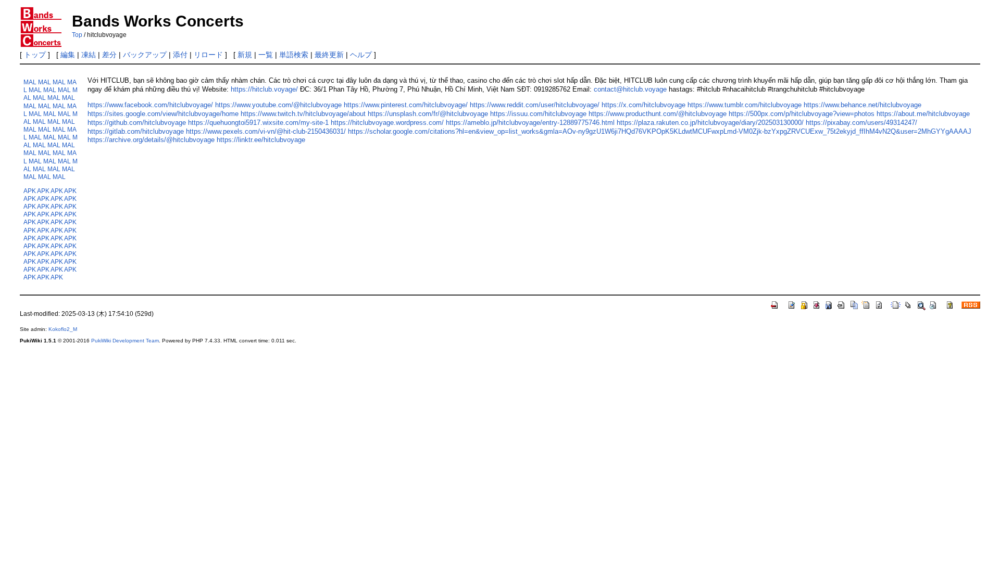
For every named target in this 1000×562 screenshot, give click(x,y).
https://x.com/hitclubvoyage (643, 105)
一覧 (265, 54)
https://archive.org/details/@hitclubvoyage (151, 140)
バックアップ (145, 54)
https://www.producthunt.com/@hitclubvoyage (658, 114)
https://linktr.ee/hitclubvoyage (261, 140)
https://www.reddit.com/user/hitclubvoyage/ (534, 105)
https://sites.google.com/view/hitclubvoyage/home (163, 114)
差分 (109, 54)
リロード (208, 54)
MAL (29, 82)
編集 (67, 54)
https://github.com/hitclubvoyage (137, 122)
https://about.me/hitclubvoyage (923, 114)
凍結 (88, 54)
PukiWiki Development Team (125, 340)
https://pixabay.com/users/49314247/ (861, 122)
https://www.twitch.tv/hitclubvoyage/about (303, 114)
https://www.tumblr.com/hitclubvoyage (745, 105)
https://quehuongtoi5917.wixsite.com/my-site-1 (258, 122)
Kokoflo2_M (62, 329)
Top (77, 35)
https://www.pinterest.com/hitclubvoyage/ (406, 105)
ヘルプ (361, 54)
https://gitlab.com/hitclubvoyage (136, 131)
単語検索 (293, 54)
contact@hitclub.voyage (630, 89)
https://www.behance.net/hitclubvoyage (862, 105)
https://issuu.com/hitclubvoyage (538, 114)
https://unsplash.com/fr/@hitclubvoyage (428, 114)
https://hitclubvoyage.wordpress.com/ (387, 122)
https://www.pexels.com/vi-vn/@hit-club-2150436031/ (266, 131)
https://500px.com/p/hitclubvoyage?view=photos (801, 114)
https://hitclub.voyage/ (264, 89)
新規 (245, 54)
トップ (35, 54)
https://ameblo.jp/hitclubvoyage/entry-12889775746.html (530, 122)
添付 (180, 54)
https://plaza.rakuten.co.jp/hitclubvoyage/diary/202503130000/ (710, 122)
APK (29, 190)
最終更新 (329, 54)
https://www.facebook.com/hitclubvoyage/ (150, 105)
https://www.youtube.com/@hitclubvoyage (278, 105)
